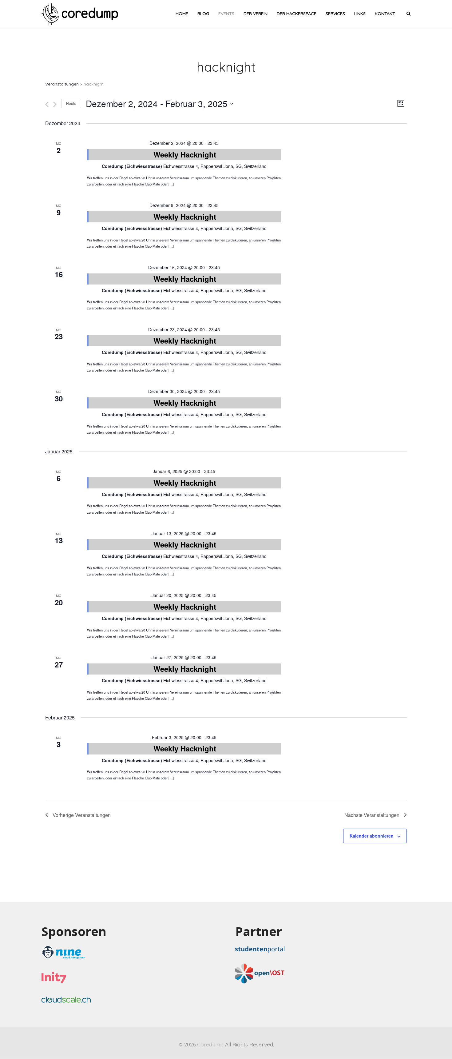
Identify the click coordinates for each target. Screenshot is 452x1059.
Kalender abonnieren (372, 836)
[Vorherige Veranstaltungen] (47, 104)
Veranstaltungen (62, 84)
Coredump (210, 1044)
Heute (71, 103)
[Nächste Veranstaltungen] (55, 104)
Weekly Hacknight (184, 154)
